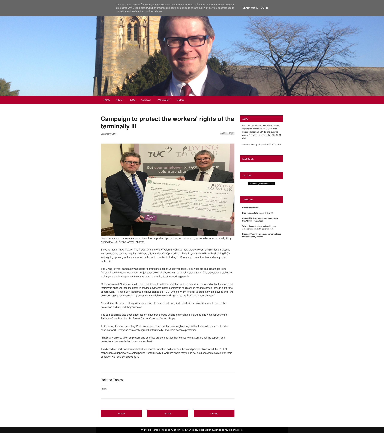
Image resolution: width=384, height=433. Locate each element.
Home (107, 99)
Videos (180, 99)
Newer (121, 413)
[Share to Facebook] (230, 133)
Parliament (164, 99)
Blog (132, 99)
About (119, 99)
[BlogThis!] (224, 133)
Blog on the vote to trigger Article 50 (257, 213)
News (104, 389)
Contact (146, 99)
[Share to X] (227, 133)
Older (214, 413)
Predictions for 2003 (251, 208)
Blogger (238, 430)
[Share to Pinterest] (232, 133)
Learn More (250, 7)
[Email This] (221, 133)
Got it (264, 7)
